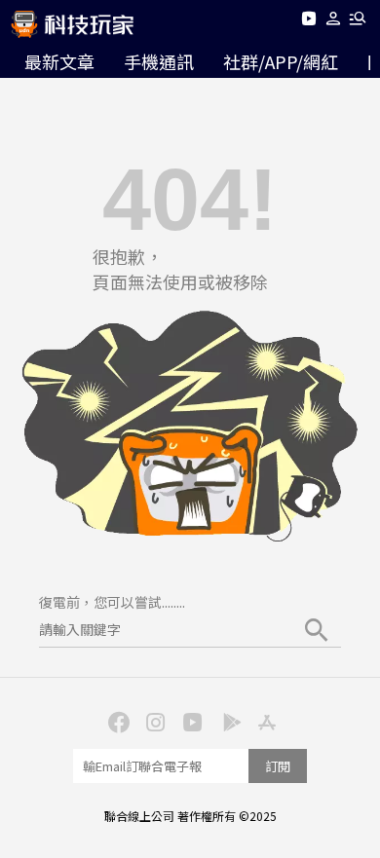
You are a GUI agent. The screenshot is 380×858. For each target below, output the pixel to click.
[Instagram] (153, 720)
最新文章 (59, 61)
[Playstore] (227, 720)
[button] (334, 22)
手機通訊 (159, 61)
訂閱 (277, 766)
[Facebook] (116, 720)
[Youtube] (308, 22)
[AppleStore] (264, 720)
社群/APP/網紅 (280, 61)
